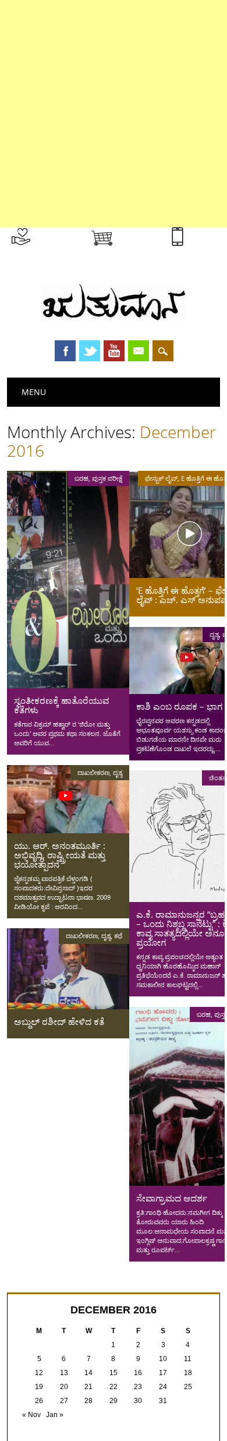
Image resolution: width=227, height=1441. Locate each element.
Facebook (65, 350)
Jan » (54, 1415)
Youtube (114, 350)
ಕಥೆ (118, 935)
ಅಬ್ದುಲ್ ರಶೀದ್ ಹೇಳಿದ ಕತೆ (59, 1021)
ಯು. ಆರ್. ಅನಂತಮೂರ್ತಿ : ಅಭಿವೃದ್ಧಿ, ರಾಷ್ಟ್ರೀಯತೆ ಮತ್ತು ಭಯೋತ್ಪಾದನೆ (59, 855)
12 (39, 1373)
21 (88, 1387)
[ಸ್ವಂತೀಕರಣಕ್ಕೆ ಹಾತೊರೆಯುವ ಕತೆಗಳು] (68, 685)
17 (163, 1373)
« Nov (31, 1415)
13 (64, 1373)
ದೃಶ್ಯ (214, 634)
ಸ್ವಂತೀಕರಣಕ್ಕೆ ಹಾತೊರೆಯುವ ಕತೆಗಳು (61, 705)
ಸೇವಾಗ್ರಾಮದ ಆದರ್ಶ (171, 1198)
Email (138, 350)
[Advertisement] (113, 113)
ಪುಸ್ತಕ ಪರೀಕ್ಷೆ (107, 478)
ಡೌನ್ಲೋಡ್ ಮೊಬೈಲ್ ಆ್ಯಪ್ (204, 248)
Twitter (89, 350)
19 (39, 1387)
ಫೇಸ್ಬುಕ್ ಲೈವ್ (161, 478)
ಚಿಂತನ (218, 777)
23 (138, 1387)
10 (163, 1359)
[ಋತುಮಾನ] (113, 318)
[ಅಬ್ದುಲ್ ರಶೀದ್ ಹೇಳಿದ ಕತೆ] (68, 1006)
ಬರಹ (81, 478)
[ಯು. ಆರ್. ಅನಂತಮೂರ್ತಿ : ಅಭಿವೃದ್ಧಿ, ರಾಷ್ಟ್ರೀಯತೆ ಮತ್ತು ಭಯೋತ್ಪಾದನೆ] (68, 830)
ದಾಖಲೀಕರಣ (93, 772)
